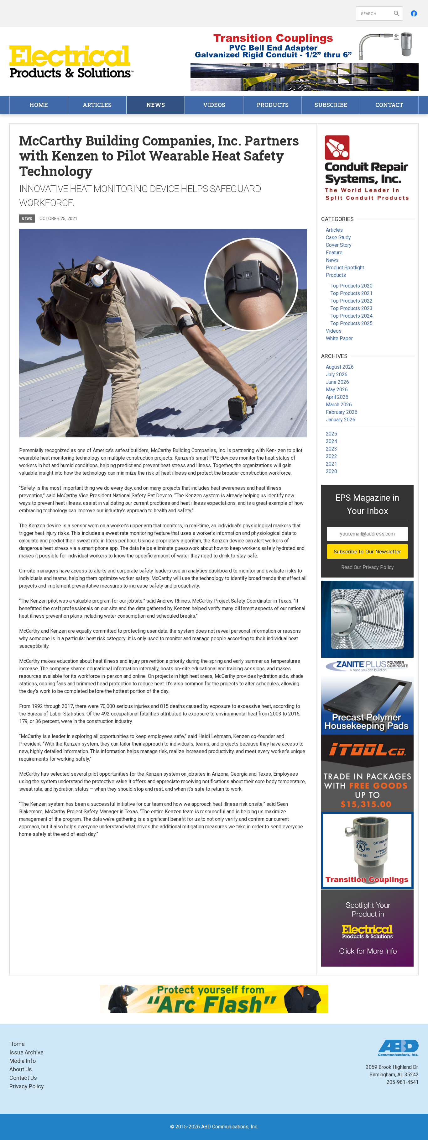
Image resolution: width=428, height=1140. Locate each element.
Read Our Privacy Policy (367, 567)
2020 (331, 471)
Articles (97, 104)
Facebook (414, 13)
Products (273, 104)
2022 (331, 456)
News (155, 104)
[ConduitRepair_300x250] (367, 166)
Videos (214, 104)
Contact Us (23, 1077)
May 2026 (337, 390)
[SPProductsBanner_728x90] (305, 46)
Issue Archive (26, 1052)
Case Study (338, 237)
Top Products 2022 (352, 301)
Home (38, 104)
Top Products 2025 (352, 323)
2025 (331, 434)
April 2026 (337, 397)
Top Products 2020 (352, 286)
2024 (331, 441)
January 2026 (340, 420)
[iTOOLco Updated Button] (367, 773)
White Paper (339, 338)
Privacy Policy (26, 1086)
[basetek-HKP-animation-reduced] (367, 696)
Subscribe (331, 104)
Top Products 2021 (352, 293)
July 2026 (336, 374)
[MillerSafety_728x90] (214, 999)
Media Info (22, 1061)
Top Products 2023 (352, 308)
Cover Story (339, 245)
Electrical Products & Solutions (72, 61)
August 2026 (340, 367)
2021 (331, 464)
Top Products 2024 (352, 316)
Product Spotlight (345, 268)
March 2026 (339, 405)
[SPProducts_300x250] (367, 850)
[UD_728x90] (305, 77)
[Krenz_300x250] (367, 619)
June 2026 (337, 382)
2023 (331, 449)
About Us (20, 1069)
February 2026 (342, 412)
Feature (334, 253)
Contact (389, 104)
